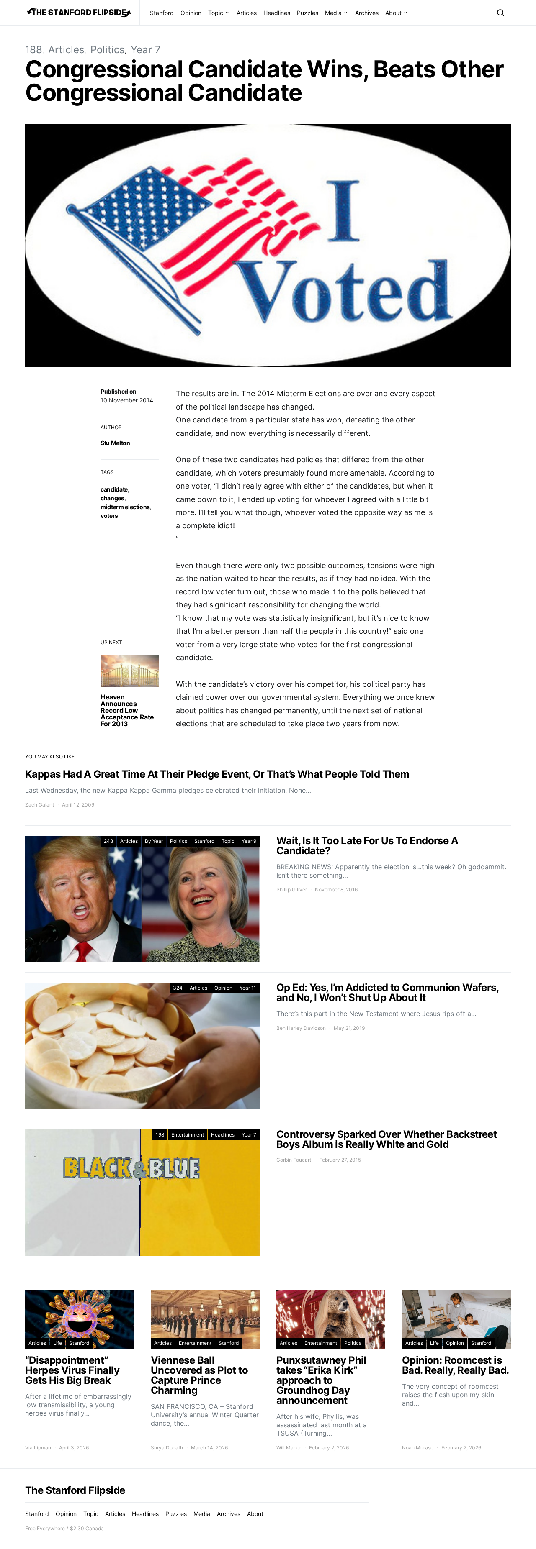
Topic (215, 12)
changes (112, 498)
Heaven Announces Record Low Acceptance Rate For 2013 (127, 710)
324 (178, 988)
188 (33, 50)
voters (109, 515)
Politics (107, 50)
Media (333, 12)
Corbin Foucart (293, 1160)
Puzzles (307, 12)
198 (160, 1135)
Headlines (276, 12)
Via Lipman (38, 1447)
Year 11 (248, 988)
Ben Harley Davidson (301, 1028)
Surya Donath (167, 1447)
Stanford (162, 12)
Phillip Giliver (291, 889)
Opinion (190, 12)
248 (108, 841)
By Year (154, 841)
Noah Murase (417, 1447)
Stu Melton (115, 442)
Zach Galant (39, 804)
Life (57, 1343)
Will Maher (288, 1447)
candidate (114, 489)
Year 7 (146, 50)
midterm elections (125, 506)
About (393, 12)
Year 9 (249, 841)
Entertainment (187, 1135)
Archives (367, 12)
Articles (247, 12)
